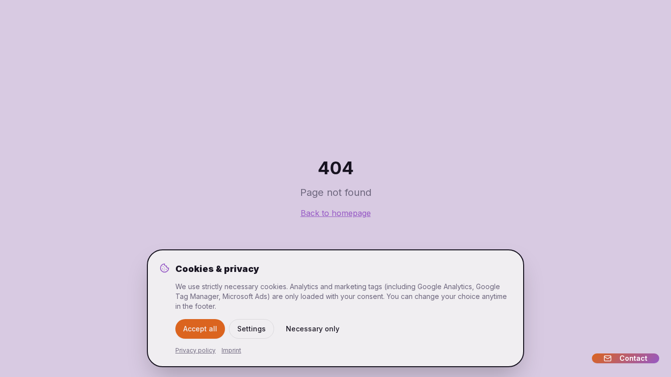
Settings (251, 328)
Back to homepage (336, 213)
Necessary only (312, 328)
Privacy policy (195, 350)
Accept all (200, 328)
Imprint (231, 350)
